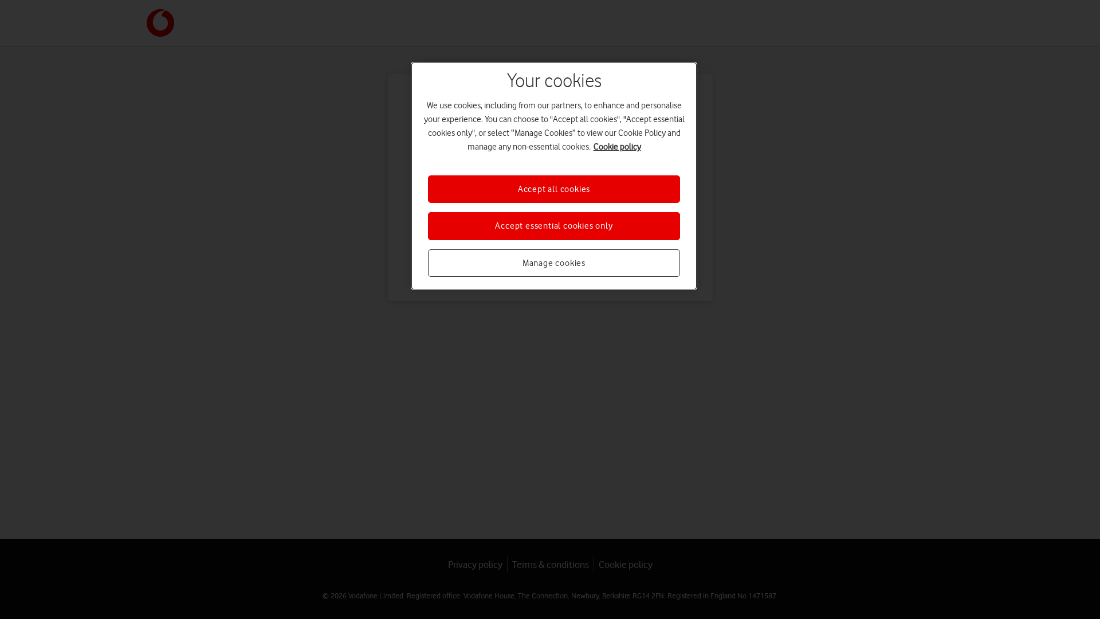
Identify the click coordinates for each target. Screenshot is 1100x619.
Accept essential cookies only (553, 226)
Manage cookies (554, 263)
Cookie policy (617, 147)
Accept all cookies (554, 189)
